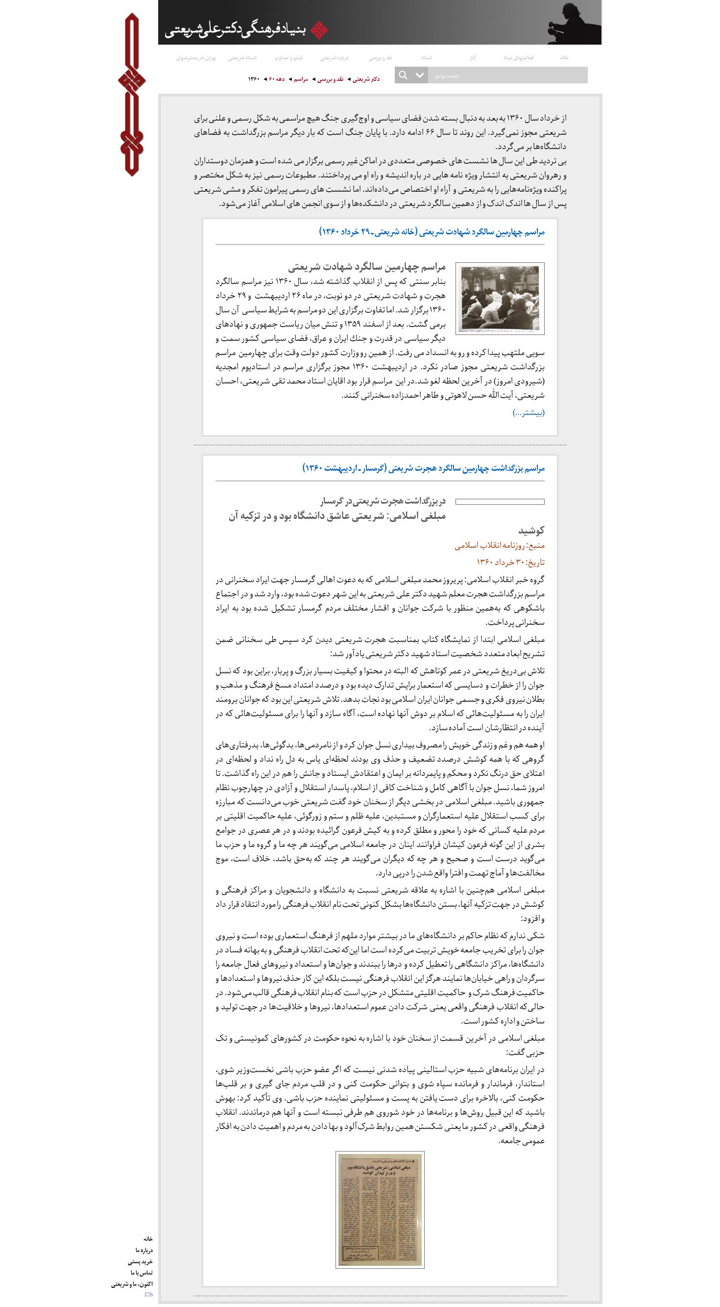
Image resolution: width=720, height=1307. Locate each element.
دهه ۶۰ (277, 80)
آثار (472, 57)
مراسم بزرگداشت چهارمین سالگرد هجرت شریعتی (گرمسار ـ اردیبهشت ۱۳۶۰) (423, 469)
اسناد (426, 57)
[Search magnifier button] (403, 75)
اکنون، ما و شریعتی (132, 1282)
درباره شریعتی (334, 57)
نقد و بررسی (380, 57)
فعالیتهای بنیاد (519, 57)
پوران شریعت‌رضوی (196, 57)
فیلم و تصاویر (288, 57)
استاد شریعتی (242, 57)
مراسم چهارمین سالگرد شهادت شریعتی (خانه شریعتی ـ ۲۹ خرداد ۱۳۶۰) (432, 233)
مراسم (301, 80)
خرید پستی (140, 1260)
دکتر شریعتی (366, 80)
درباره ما (144, 1249)
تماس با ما (142, 1271)
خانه (564, 57)
